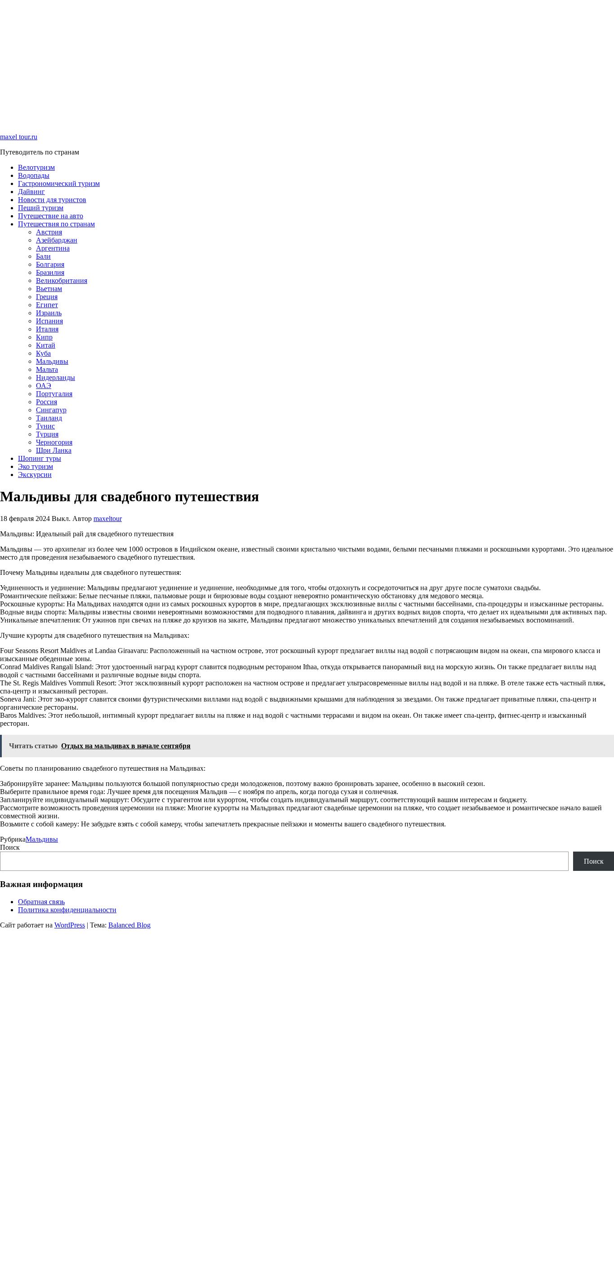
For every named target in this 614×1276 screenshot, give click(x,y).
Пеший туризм (40, 208)
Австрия (49, 232)
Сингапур (51, 410)
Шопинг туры (39, 458)
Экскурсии (35, 474)
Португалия (54, 393)
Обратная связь (41, 901)
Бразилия (50, 272)
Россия (46, 402)
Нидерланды (55, 377)
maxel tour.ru (18, 137)
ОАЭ (43, 385)
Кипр (44, 337)
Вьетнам (49, 288)
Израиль (49, 313)
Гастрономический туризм (59, 183)
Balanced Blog (129, 925)
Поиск (10, 847)
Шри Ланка (53, 450)
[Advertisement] (269, 63)
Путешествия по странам (56, 224)
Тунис (45, 426)
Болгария (50, 264)
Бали (43, 256)
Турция (47, 434)
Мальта (47, 369)
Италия (47, 329)
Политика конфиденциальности (67, 910)
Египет (47, 305)
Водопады (33, 175)
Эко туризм (35, 466)
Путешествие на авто (50, 216)
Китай (45, 345)
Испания (49, 321)
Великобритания (61, 280)
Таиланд (49, 418)
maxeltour (107, 518)
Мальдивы (52, 361)
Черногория (54, 442)
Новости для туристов (52, 199)
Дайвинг (31, 191)
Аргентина (53, 248)
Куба (43, 353)
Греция (47, 296)
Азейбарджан (56, 240)
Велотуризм (36, 167)
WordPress (69, 925)
